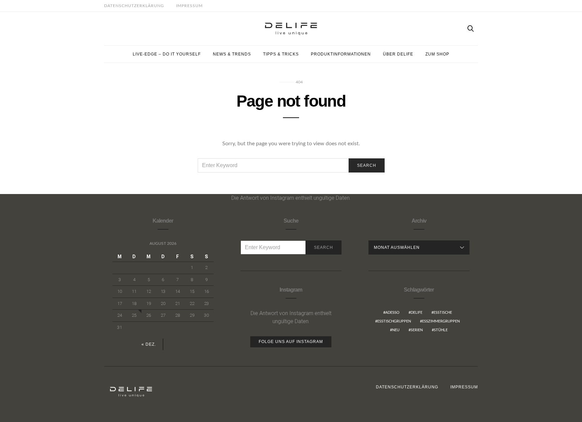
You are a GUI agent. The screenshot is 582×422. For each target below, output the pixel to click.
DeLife (416, 312)
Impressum (189, 6)
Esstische (442, 312)
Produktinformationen (341, 54)
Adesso (392, 312)
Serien (417, 330)
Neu (395, 330)
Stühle (441, 330)
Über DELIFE (398, 54)
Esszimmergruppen (441, 321)
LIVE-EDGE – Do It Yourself (167, 54)
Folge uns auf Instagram (291, 341)
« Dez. (148, 344)
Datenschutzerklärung (134, 6)
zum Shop (437, 54)
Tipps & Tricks (281, 54)
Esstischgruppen (394, 321)
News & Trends (232, 54)
